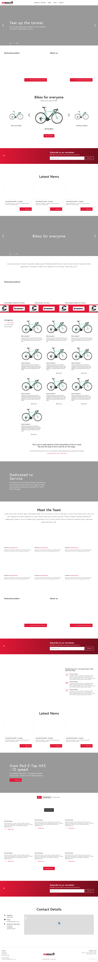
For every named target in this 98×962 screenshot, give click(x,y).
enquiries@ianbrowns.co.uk (53, 453)
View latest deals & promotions (38, 79)
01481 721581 (64, 453)
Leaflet (92, 934)
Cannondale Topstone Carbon (14, 303)
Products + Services (40, 2)
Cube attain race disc (42, 303)
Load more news (49, 868)
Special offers (46, 797)
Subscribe (89, 158)
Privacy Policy (53, 959)
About (49, 2)
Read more (28, 209)
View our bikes (49, 135)
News (55, 2)
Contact (61, 2)
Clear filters (57, 797)
